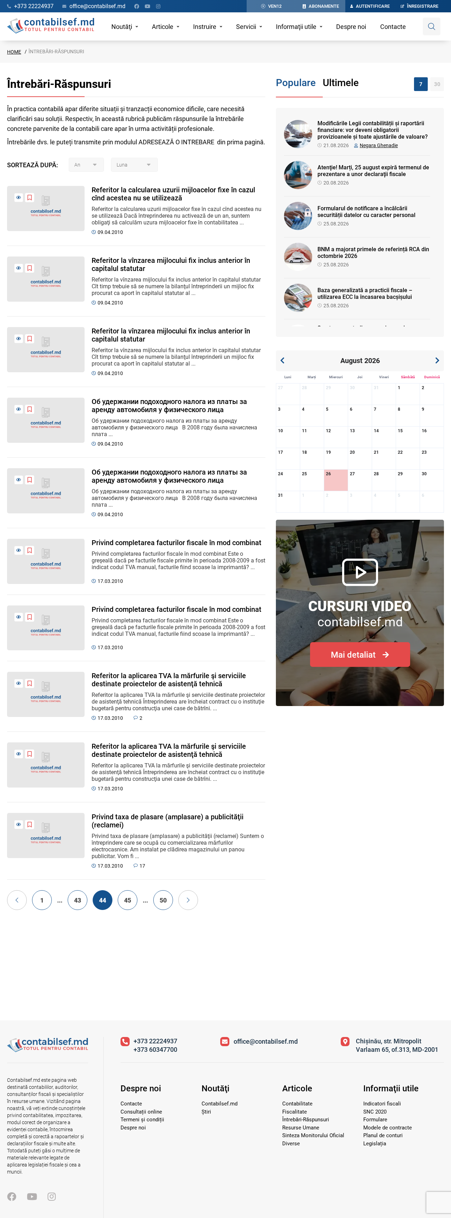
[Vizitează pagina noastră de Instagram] (158, 6)
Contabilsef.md (219, 1104)
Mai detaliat (353, 655)
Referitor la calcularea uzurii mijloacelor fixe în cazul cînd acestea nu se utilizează (173, 194)
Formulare (375, 1119)
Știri (206, 1112)
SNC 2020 (375, 1112)
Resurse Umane (300, 1127)
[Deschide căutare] (431, 26)
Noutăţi (121, 26)
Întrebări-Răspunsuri (305, 1119)
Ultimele (341, 83)
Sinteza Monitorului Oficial (313, 1135)
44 (102, 900)
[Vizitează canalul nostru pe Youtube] (147, 6)
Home (14, 52)
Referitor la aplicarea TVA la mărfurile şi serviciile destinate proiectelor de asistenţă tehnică (169, 680)
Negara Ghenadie (379, 145)
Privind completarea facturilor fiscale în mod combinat (176, 543)
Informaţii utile (296, 26)
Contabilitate (297, 1104)
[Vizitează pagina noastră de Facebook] (136, 6)
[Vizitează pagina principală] (50, 26)
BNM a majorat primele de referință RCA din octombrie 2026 (373, 252)
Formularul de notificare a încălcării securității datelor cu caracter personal (366, 211)
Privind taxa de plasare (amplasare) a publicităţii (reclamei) (167, 821)
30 (437, 84)
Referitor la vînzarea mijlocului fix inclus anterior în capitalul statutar (171, 265)
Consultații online (141, 1112)
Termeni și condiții (142, 1119)
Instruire (204, 26)
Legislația (374, 1143)
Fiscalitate (294, 1112)
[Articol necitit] (18, 197)
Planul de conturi (383, 1135)
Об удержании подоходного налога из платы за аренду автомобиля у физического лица (169, 406)
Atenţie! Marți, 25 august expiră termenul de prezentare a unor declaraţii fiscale (373, 170)
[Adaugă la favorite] (29, 197)
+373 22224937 (155, 1041)
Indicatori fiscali (382, 1104)
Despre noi (351, 26)
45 (127, 900)
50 (163, 900)
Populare (296, 83)
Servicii (246, 26)
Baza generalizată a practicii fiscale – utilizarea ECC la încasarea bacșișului (364, 293)
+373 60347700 (155, 1049)
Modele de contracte (387, 1127)
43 (77, 900)
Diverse (291, 1143)
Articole (162, 26)
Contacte (393, 26)
